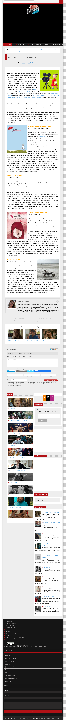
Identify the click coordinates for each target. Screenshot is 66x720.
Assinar (9, 380)
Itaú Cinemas (9, 630)
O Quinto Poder (47, 606)
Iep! (47, 93)
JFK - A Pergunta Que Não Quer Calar (20, 458)
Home (10, 49)
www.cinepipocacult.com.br (22, 645)
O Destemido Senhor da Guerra (30, 44)
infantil (54, 49)
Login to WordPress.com (21, 371)
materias (9, 51)
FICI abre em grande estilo (19, 51)
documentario (10, 667)
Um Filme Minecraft (15, 507)
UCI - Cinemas (10, 625)
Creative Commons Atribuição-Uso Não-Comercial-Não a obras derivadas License (38, 643)
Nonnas (45, 577)
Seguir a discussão (56, 349)
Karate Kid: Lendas (48, 596)
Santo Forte (42, 136)
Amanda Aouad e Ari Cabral (36, 642)
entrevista (9, 670)
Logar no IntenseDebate (11, 371)
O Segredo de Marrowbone (51, 512)
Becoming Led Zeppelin (51, 44)
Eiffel (44, 587)
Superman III (13, 445)
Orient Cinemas (10, 628)
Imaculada (12, 408)
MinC (7, 636)
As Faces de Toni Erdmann (17, 470)
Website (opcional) (45, 373)
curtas (37, 49)
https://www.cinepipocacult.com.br (38, 646)
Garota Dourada (14, 520)
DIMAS (8, 632)
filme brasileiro (10, 673)
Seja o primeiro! (36, 353)
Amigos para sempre (25, 91)
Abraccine (9, 621)
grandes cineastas (11, 678)
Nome (8, 373)
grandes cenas (10, 675)
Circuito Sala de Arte (12, 634)
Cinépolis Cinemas (11, 623)
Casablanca (46, 567)
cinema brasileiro (25, 49)
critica (32, 49)
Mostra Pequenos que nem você (33, 97)
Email (25, 373)
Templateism (46, 718)
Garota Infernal (47, 534)
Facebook (57, 301)
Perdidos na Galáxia (38, 95)
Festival (43, 49)
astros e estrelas (11, 658)
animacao (16, 49)
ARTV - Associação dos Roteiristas (15, 638)
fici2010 (49, 49)
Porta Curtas (9, 640)
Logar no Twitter (30, 371)
